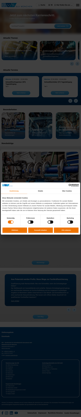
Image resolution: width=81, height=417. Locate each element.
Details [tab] (40, 191)
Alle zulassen (66, 230)
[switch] (30, 222)
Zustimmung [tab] (14, 191)
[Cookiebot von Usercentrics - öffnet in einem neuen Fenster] (70, 185)
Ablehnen (14, 230)
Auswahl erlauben (40, 230)
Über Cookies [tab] (67, 191)
